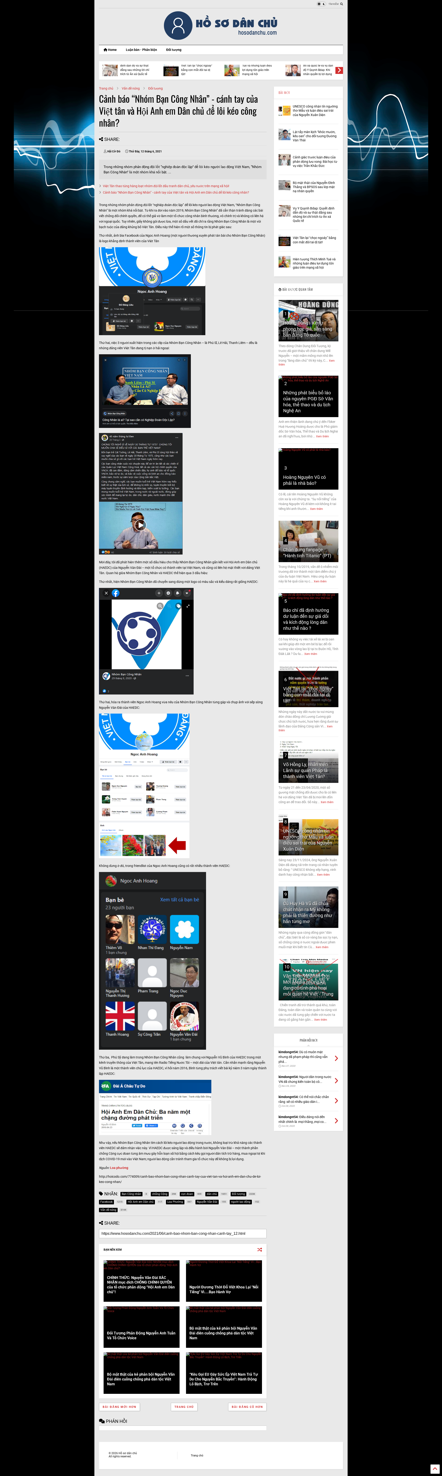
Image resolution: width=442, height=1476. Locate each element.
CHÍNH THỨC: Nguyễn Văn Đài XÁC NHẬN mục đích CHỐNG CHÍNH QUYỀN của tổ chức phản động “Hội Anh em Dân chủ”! (141, 1285)
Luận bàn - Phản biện (141, 50)
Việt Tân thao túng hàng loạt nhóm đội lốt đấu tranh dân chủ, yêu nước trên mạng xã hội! (166, 186)
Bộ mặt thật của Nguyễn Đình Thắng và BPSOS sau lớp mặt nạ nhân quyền (314, 187)
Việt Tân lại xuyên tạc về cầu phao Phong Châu (135, 69)
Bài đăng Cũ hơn (247, 1407)
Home (112, 50)
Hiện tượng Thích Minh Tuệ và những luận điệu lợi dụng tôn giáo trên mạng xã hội (314, 263)
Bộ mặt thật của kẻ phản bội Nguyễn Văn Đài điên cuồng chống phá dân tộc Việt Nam (223, 1333)
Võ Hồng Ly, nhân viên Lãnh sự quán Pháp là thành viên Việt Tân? (305, 770)
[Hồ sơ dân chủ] (221, 39)
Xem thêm (322, 436)
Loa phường (119, 1168)
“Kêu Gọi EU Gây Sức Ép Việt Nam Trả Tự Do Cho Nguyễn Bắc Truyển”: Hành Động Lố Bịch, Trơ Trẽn (223, 1379)
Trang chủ (106, 88)
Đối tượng (173, 50)
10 (286, 967)
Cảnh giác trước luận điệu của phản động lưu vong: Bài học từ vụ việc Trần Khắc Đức (315, 161)
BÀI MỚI (284, 92)
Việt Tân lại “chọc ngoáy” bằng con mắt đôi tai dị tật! (308, 694)
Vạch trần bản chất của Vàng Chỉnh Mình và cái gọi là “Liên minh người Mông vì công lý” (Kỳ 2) (196, 68)
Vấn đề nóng (131, 88)
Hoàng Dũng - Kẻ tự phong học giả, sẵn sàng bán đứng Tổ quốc (307, 329)
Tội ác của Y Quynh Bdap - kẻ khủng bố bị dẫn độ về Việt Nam (319, 70)
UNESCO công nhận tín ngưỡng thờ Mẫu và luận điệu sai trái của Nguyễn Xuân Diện (315, 110)
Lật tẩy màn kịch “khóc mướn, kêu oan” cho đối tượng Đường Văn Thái (315, 136)
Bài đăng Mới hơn (119, 1407)
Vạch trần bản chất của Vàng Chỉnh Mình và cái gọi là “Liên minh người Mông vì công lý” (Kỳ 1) (257, 68)
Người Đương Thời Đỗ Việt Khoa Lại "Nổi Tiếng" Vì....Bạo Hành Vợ (223, 1289)
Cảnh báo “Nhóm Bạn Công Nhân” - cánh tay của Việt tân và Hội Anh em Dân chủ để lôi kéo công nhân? (176, 192)
